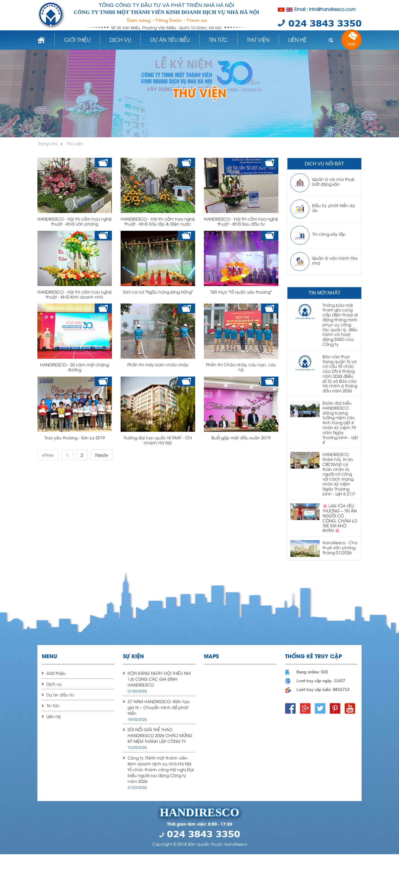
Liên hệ (297, 39)
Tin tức (218, 39)
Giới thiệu (77, 39)
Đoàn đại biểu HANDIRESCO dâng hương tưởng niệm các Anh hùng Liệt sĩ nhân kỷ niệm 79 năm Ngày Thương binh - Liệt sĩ (340, 422)
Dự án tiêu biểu (170, 39)
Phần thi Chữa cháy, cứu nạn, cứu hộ (241, 367)
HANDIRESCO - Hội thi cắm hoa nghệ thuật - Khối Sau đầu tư (241, 221)
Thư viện (258, 39)
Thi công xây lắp (329, 234)
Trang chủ (47, 143)
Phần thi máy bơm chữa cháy (157, 364)
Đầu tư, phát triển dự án (333, 207)
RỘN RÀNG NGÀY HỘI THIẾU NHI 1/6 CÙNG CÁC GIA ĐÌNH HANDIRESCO (159, 678)
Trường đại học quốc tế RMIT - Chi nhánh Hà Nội (158, 440)
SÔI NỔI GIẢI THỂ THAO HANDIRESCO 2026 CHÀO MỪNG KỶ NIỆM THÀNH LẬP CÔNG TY (160, 735)
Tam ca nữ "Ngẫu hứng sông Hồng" (158, 291)
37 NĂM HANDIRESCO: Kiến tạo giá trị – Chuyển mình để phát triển (159, 707)
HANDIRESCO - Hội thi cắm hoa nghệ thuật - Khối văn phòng (74, 221)
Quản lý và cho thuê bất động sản (333, 181)
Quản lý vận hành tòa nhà (335, 260)
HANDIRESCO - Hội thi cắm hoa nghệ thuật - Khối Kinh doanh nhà (74, 294)
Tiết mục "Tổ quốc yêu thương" (241, 291)
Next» (101, 455)
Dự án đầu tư (60, 694)
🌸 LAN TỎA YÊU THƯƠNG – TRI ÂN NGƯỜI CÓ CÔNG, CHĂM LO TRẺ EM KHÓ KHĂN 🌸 (339, 518)
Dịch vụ (120, 39)
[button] (331, 40)
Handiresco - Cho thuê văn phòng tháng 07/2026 (340, 547)
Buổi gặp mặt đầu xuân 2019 (240, 437)
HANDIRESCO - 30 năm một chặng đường (74, 367)
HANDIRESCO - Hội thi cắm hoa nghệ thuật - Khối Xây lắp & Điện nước (158, 221)
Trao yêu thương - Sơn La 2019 (74, 437)
